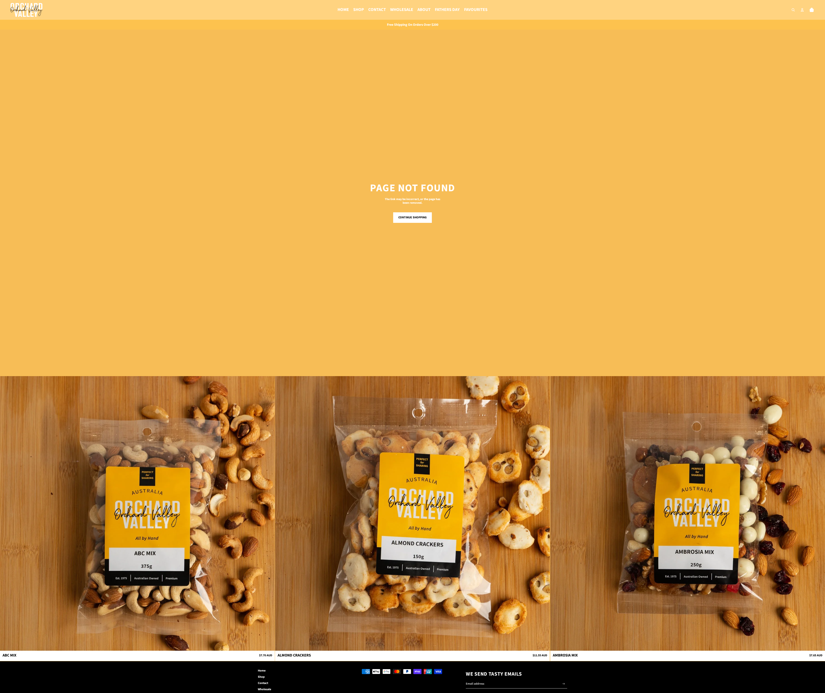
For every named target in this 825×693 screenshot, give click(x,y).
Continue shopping (412, 217)
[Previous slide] (6, 513)
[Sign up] (563, 683)
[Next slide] (268, 513)
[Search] (793, 10)
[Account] (802, 10)
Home (262, 671)
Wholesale (264, 689)
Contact (263, 683)
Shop (261, 677)
